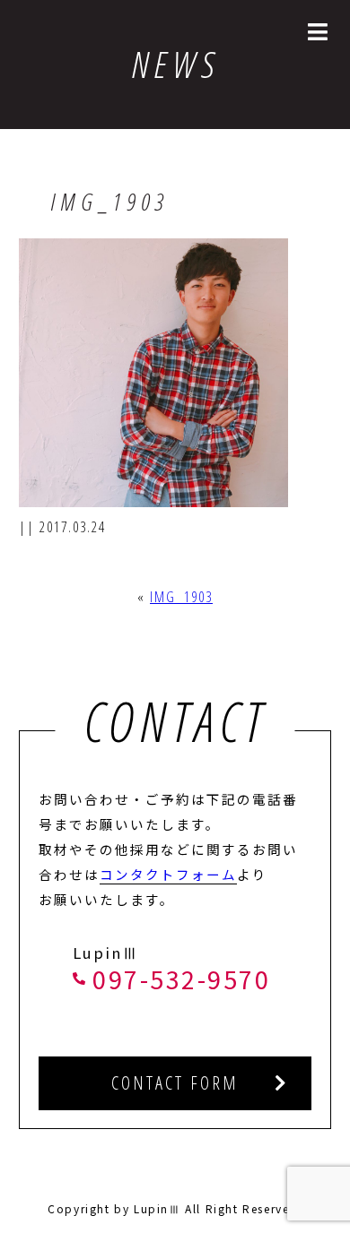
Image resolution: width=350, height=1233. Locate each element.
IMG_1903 (181, 597)
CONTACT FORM (175, 1083)
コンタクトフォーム (168, 874)
